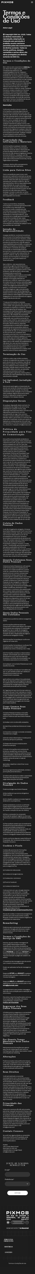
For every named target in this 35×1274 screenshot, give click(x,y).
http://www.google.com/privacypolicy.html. (18, 910)
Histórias (8, 1247)
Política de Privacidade (11, 1002)
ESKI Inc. (27, 67)
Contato (8, 1252)
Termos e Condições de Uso (17, 1263)
